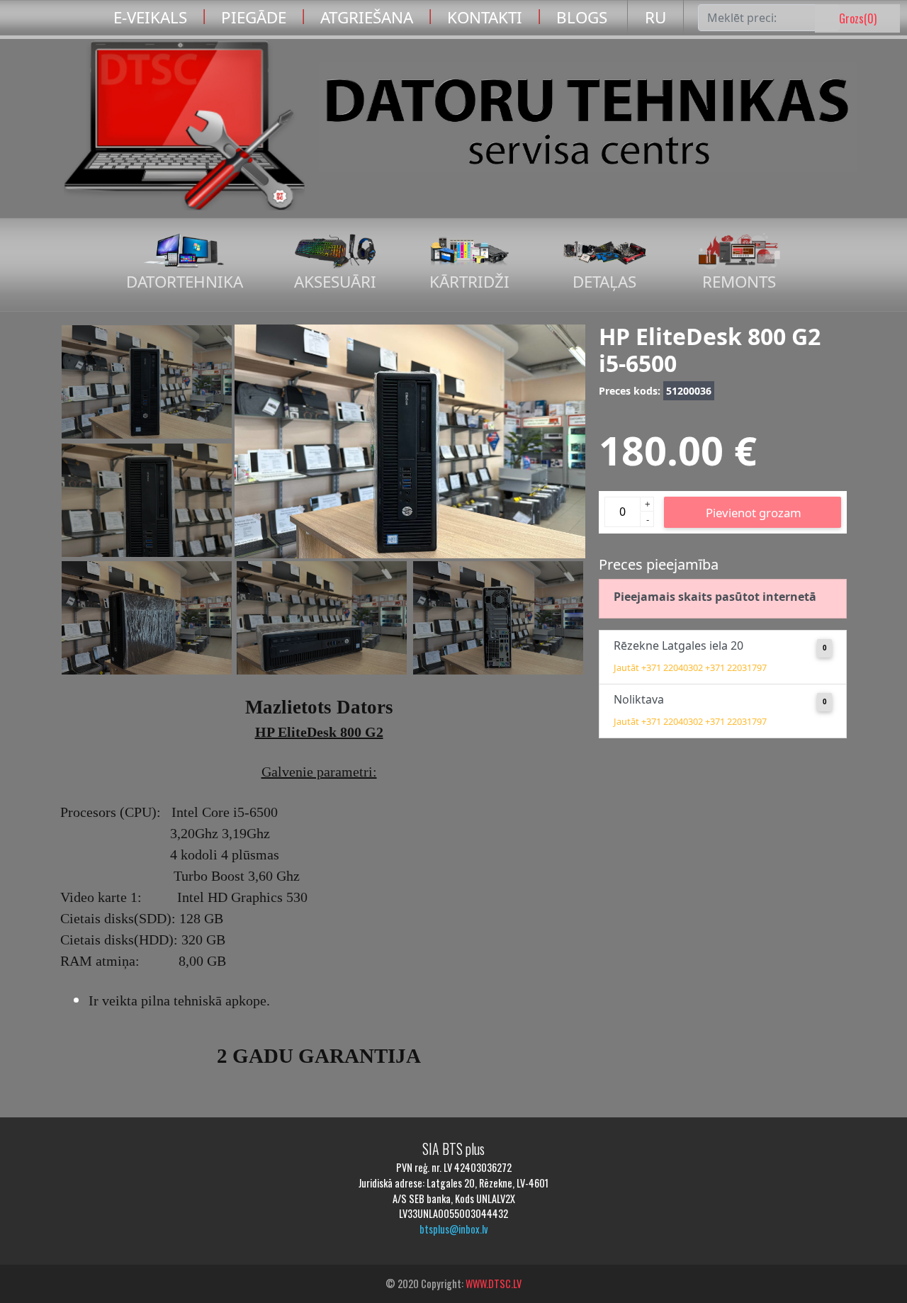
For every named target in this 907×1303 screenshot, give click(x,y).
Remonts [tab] (739, 282)
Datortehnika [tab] (184, 282)
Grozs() (858, 18)
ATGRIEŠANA (366, 17)
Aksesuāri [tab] (335, 282)
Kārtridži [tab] (469, 282)
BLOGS (581, 17)
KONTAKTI (484, 17)
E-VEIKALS (150, 17)
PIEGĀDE (253, 17)
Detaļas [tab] (604, 282)
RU (655, 17)
